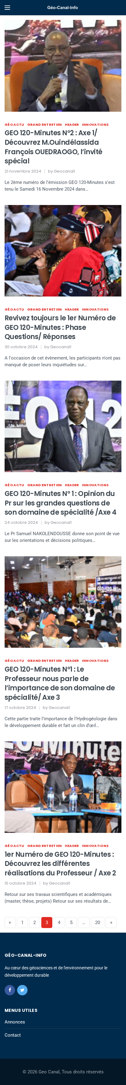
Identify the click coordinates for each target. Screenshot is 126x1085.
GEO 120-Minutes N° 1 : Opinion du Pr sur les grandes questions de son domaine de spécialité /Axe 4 (60, 503)
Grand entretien (44, 124)
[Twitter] (22, 990)
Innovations (95, 124)
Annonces (15, 1022)
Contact (13, 1035)
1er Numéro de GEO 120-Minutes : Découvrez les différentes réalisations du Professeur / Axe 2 (60, 864)
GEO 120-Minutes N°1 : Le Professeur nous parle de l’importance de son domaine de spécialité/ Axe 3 (60, 683)
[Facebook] (10, 990)
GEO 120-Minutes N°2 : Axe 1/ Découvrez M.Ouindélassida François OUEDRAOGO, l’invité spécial (53, 147)
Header (72, 124)
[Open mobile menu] (7, 8)
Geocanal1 (64, 171)
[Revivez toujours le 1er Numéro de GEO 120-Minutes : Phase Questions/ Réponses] (63, 251)
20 (97, 922)
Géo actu (14, 124)
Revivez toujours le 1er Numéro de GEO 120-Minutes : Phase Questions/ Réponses (60, 327)
